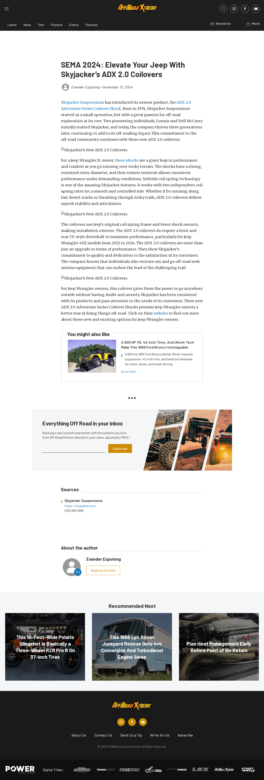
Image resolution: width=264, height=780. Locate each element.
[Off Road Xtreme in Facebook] (132, 722)
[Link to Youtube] (256, 9)
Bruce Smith (128, 371)
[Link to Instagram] (234, 9)
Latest (12, 25)
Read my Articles (103, 570)
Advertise (185, 735)
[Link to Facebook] (245, 9)
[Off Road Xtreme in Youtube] (143, 722)
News (27, 25)
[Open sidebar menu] (6, 8)
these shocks (127, 160)
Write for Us (159, 735)
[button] (132, 150)
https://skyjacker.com (80, 506)
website (161, 313)
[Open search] (223, 8)
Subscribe (120, 448)
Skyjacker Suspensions (82, 102)
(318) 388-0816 (74, 510)
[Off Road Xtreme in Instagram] (121, 722)
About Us (78, 735)
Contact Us (103, 735)
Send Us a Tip (131, 735)
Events (74, 25)
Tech (41, 25)
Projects (56, 25)
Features (91, 25)
